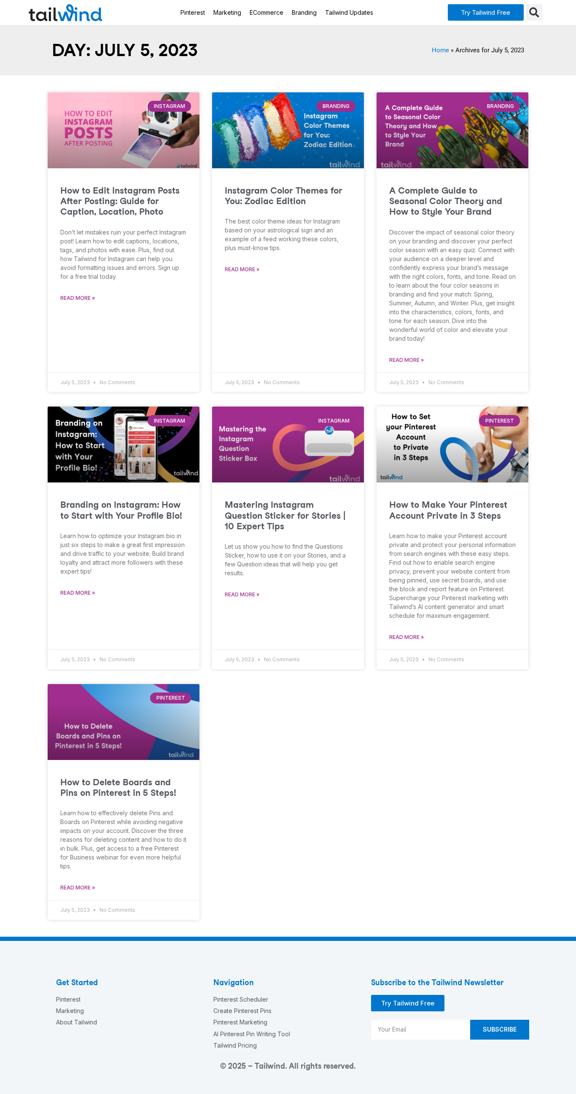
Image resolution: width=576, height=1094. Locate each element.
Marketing (227, 12)
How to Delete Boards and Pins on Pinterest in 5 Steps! (118, 787)
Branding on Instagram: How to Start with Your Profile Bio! (121, 509)
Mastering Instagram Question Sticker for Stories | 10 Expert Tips (285, 515)
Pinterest (192, 12)
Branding (304, 12)
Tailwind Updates (349, 12)
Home (440, 50)
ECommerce (266, 12)
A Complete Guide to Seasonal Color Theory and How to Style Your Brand (445, 201)
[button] (486, 12)
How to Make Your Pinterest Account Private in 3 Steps (448, 509)
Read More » (77, 298)
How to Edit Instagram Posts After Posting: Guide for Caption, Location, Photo (120, 201)
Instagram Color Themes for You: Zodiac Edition (283, 195)
